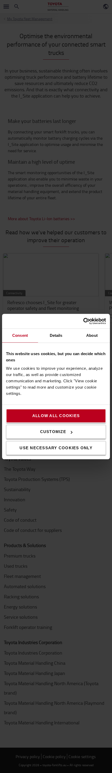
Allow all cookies (56, 415)
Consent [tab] (20, 335)
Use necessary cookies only (56, 448)
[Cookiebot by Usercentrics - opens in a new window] (83, 321)
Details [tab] (56, 335)
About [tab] (92, 335)
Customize (53, 431)
